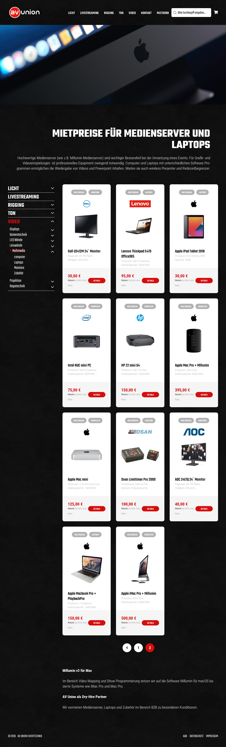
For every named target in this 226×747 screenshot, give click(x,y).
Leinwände (16, 245)
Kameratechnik (18, 234)
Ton (121, 13)
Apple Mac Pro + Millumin (192, 365)
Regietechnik (17, 286)
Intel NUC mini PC (79, 365)
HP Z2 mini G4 (130, 365)
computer (19, 257)
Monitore (19, 268)
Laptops (18, 262)
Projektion (15, 280)
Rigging (109, 13)
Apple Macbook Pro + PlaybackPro (82, 596)
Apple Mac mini (78, 479)
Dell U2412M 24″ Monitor (84, 251)
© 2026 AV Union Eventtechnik (25, 736)
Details (96, 281)
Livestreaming (89, 13)
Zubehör (18, 273)
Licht (71, 13)
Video (132, 13)
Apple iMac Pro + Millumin (138, 593)
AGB (185, 736)
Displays (14, 229)
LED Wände (16, 240)
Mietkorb (163, 13)
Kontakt (146, 13)
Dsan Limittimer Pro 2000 (138, 479)
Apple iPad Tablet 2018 (190, 251)
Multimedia (18, 251)
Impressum (212, 736)
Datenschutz (196, 736)
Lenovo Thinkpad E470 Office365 (136, 254)
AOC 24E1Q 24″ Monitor (190, 479)
